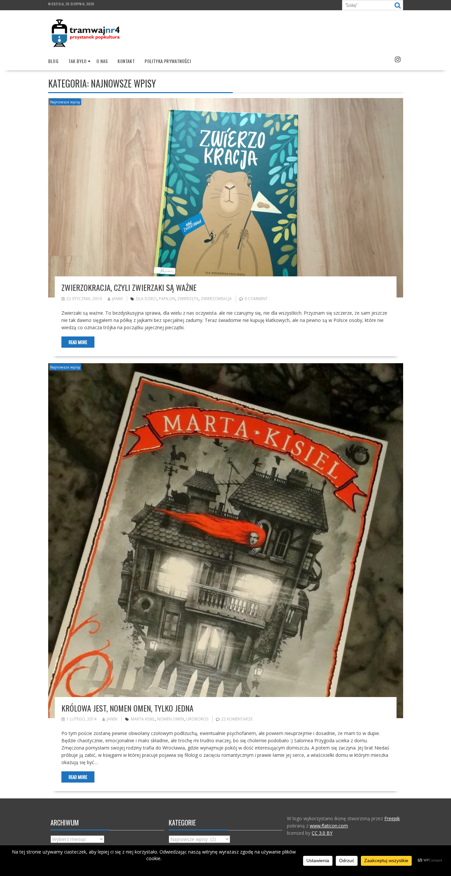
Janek (117, 298)
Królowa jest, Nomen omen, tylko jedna (127, 708)
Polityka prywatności (168, 60)
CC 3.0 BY (322, 833)
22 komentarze (237, 719)
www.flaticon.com (329, 826)
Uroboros (197, 719)
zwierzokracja (216, 298)
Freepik (392, 818)
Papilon (167, 298)
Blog (53, 60)
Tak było (77, 60)
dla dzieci (146, 298)
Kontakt (126, 60)
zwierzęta (188, 298)
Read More (78, 342)
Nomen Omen (170, 719)
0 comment (256, 298)
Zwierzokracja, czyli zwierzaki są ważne (128, 287)
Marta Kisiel (143, 719)
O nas (102, 60)
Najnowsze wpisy (65, 101)
